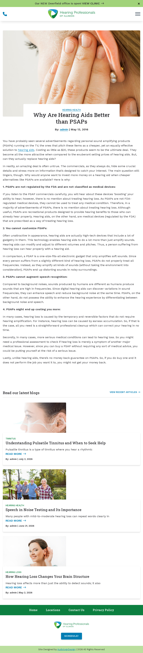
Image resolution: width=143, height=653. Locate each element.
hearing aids (26, 150)
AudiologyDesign (66, 649)
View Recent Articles (123, 392)
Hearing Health (71, 110)
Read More (14, 453)
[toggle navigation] (138, 14)
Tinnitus (11, 438)
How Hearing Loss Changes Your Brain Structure (47, 576)
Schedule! (71, 636)
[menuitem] (33, 610)
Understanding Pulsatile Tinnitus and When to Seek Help (56, 443)
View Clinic (91, 3)
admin (64, 129)
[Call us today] (5, 14)
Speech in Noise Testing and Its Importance (43, 509)
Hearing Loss (13, 572)
